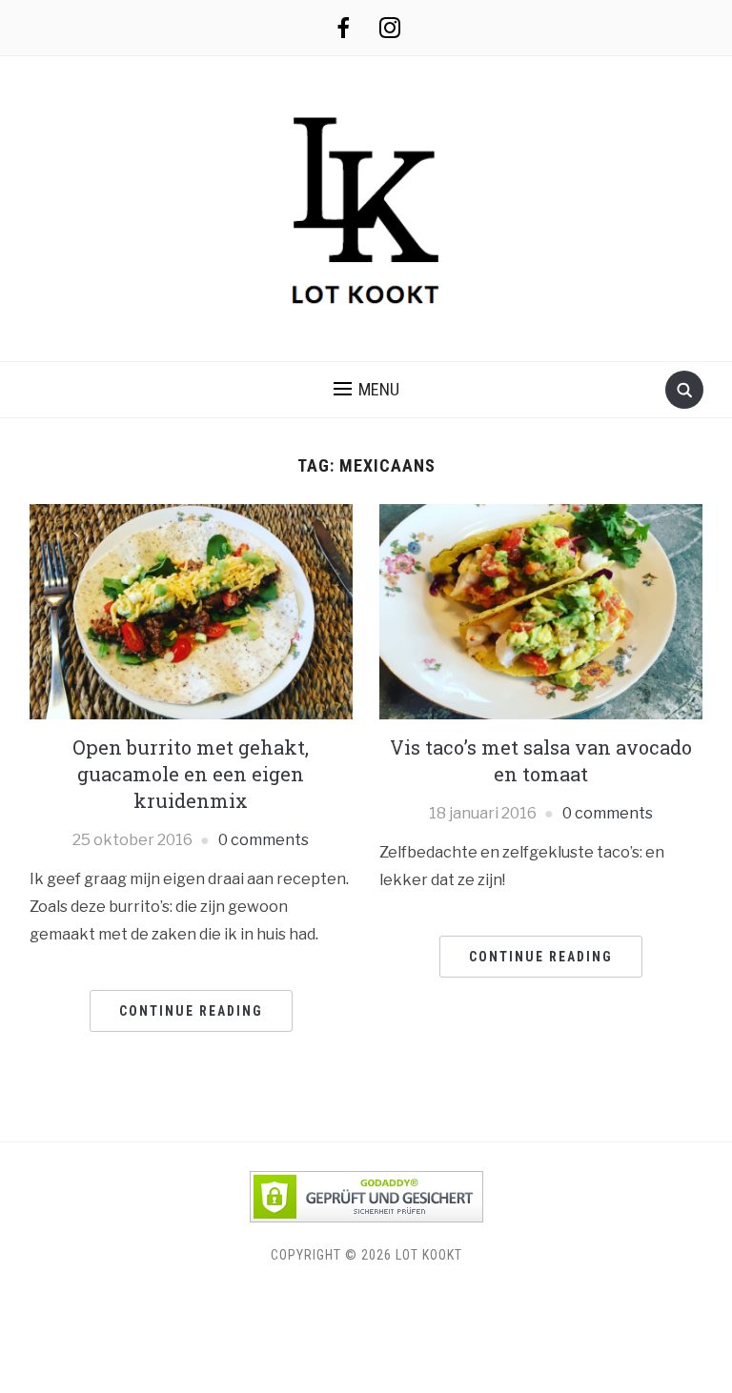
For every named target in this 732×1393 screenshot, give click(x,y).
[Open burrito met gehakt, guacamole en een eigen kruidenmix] (191, 610)
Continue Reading (191, 1011)
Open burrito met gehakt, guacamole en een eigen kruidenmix (190, 774)
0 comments (263, 840)
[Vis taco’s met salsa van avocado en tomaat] (540, 610)
